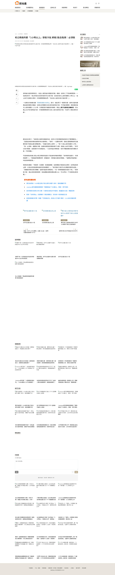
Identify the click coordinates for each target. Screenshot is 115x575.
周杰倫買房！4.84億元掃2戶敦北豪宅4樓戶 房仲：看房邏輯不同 (46, 183)
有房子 (75, 7)
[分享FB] (16, 90)
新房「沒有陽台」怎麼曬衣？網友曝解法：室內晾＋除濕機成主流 (46, 194)
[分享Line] (16, 94)
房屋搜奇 (42, 7)
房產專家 (64, 7)
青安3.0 (18, 11)
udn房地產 (20, 33)
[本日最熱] (99, 34)
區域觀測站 (29, 7)
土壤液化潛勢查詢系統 (87, 85)
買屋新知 (97, 7)
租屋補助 (30, 11)
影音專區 (86, 7)
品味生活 (53, 7)
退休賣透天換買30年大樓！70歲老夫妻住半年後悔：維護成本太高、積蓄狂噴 (50, 191)
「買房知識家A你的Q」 (43, 103)
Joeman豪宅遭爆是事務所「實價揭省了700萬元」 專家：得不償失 (47, 187)
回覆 (76, 472)
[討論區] (16, 98)
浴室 (37, 11)
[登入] (96, 3)
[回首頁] (21, 3)
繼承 (24, 11)
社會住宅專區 (85, 78)
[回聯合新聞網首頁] (17, 3)
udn (16, 33)
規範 (17, 472)
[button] (99, 3)
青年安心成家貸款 (86, 81)
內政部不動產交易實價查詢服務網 (90, 75)
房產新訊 (17, 7)
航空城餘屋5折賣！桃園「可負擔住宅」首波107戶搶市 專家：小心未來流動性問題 (51, 199)
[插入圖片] (73, 472)
